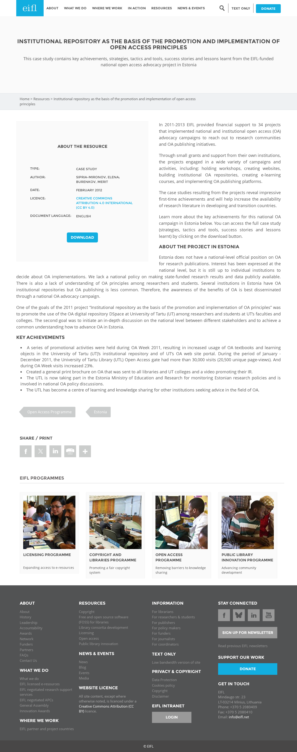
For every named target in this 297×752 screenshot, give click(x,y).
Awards (26, 633)
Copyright (86, 611)
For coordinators (165, 644)
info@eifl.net (239, 717)
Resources (161, 8)
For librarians (162, 611)
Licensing (86, 632)
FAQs (24, 655)
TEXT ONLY (241, 8)
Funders (26, 644)
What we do (29, 678)
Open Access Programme (49, 411)
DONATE (268, 9)
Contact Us (28, 660)
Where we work (107, 8)
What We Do (75, 8)
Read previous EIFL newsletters (243, 645)
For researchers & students (173, 617)
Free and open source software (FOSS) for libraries (103, 619)
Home (24, 98)
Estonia (100, 411)
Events (84, 672)
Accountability (31, 628)
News (83, 661)
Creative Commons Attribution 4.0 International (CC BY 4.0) (104, 203)
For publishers (163, 622)
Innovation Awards (35, 711)
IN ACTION (137, 8)
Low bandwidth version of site (176, 662)
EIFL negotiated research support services (46, 692)
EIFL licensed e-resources (40, 684)
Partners (26, 649)
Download (82, 237)
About (52, 8)
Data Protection (164, 679)
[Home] (30, 8)
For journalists (163, 638)
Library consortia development (103, 627)
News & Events (191, 8)
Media (84, 678)
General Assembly (34, 705)
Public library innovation (98, 643)
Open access (89, 638)
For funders (161, 633)
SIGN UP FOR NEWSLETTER (247, 632)
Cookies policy (163, 685)
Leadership (28, 622)
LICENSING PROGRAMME (47, 555)
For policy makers (166, 628)
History (25, 617)
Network (26, 638)
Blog (82, 667)
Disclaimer (160, 696)
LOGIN (172, 717)
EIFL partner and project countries (47, 728)
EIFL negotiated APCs (36, 700)
